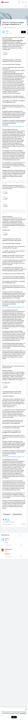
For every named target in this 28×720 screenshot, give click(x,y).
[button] (19, 2)
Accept (14, 717)
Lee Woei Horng (8, 549)
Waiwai (7, 31)
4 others (6, 522)
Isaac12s (7, 538)
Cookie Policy (23, 713)
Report (24, 524)
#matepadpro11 (6, 514)
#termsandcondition (17, 514)
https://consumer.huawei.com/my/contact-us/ (13, 126)
